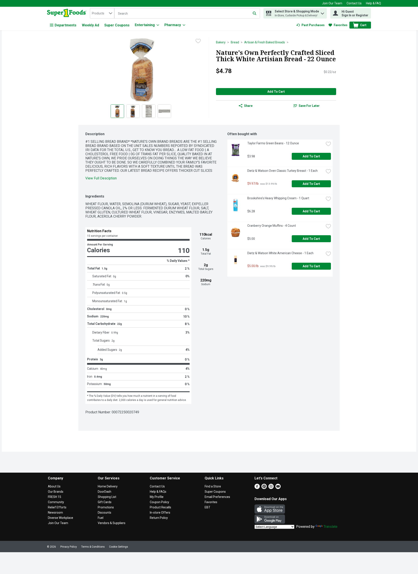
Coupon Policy (159, 502)
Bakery (221, 42)
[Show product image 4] (164, 111)
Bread (235, 42)
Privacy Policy (68, 546)
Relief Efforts (57, 507)
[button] (322, 12)
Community (56, 502)
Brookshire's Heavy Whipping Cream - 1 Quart (278, 198)
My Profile (156, 497)
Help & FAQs (158, 491)
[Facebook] (257, 488)
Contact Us (354, 3)
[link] (310, 25)
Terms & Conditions (93, 546)
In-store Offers (160, 512)
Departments (65, 25)
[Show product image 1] (117, 111)
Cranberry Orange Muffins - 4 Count (271, 225)
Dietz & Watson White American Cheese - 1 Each (280, 253)
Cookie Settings (118, 546)
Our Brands (55, 491)
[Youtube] (278, 488)
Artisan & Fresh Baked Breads (264, 42)
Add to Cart (276, 91)
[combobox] (102, 13)
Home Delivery (108, 486)
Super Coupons (117, 25)
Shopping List (107, 497)
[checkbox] (198, 41)
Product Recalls (160, 507)
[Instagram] (271, 488)
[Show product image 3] (148, 111)
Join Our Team (332, 3)
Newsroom (55, 512)
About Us (54, 486)
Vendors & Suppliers (111, 523)
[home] (67, 13)
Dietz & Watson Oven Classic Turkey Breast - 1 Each (282, 170)
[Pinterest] (264, 488)
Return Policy (159, 517)
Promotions (106, 507)
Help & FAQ (373, 3)
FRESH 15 (54, 497)
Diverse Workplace (60, 517)
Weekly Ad (90, 25)
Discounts (104, 512)
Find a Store (213, 486)
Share (248, 105)
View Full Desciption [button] (101, 178)
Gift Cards (104, 502)
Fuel (100, 517)
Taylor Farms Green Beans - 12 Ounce (273, 143)
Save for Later (309, 105)
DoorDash (104, 491)
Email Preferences (217, 497)
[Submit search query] (254, 13)
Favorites (211, 502)
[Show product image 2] (133, 111)
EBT (207, 507)
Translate (330, 527)
